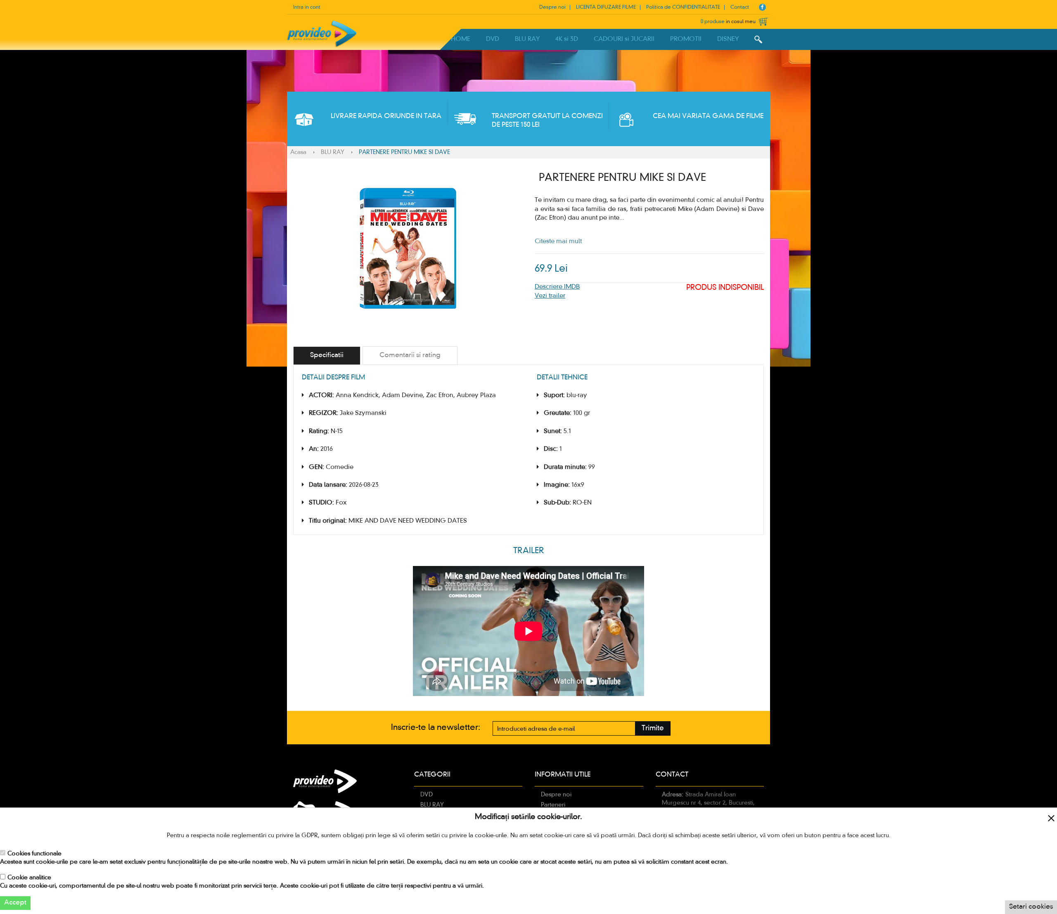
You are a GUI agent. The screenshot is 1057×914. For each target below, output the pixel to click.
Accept (15, 903)
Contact (739, 7)
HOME (460, 39)
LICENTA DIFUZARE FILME (606, 7)
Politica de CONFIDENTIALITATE (683, 7)
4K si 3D (566, 39)
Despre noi (552, 7)
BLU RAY (527, 39)
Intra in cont (306, 7)
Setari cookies (1031, 907)
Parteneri (553, 805)
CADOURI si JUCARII (624, 39)
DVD (492, 39)
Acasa (298, 152)
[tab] (327, 356)
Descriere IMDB (557, 287)
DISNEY (728, 39)
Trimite (653, 728)
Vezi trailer (550, 296)
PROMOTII (686, 39)
